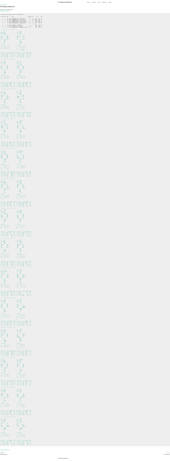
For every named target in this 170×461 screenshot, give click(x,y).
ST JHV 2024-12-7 (167, 454)
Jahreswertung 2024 (3, 454)
